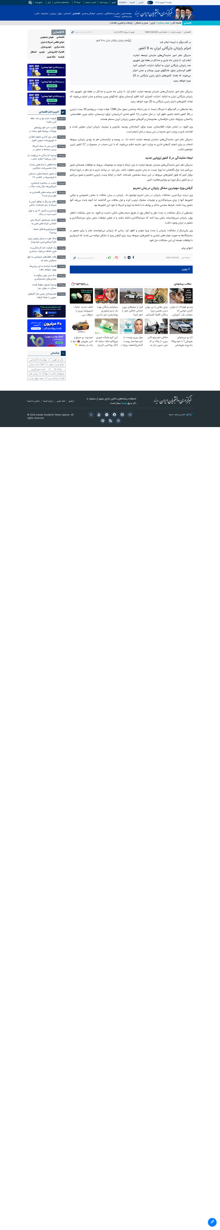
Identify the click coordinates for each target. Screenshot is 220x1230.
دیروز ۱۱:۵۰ (62, 202)
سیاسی (100, 13)
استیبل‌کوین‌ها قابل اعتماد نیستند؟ (44, 231)
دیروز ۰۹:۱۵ (62, 294)
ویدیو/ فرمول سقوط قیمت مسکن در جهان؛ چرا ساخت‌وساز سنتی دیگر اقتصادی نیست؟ (44, 287)
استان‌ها (44, 13)
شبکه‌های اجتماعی (61, 2)
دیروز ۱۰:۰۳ (62, 257)
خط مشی (61, 401)
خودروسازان (46, 47)
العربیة (132, 2)
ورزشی (53, 13)
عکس (37, 13)
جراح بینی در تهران (56, 364)
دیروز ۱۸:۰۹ (62, 156)
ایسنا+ (117, 16)
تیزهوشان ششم (57, 374)
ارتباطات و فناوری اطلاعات (121, 23)
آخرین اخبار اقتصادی (49, 112)
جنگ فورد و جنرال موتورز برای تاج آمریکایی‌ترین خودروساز (42, 240)
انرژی (153, 23)
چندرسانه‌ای (127, 16)
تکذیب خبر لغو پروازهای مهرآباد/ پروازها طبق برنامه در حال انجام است (42, 130)
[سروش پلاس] (113, 415)
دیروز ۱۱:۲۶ (62, 211)
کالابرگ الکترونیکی (56, 52)
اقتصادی (76, 13)
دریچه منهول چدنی (37, 378)
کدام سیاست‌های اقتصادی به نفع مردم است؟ (43, 194)
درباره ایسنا (104, 2)
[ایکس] (90, 415)
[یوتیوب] (98, 415)
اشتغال (33, 52)
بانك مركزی (59, 47)
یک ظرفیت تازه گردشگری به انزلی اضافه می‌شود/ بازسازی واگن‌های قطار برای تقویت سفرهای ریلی (42, 250)
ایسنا (154, 10)
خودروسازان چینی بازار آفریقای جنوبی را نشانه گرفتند (42, 295)
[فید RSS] (109, 421)
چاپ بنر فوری (57, 360)
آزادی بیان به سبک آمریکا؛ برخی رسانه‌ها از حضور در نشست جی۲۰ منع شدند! (44, 148)
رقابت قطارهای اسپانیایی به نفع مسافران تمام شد (42, 258)
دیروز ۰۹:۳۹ (62, 285)
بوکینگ (45, 374)
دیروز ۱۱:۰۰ (62, 220)
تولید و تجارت (163, 23)
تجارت (184, 269)
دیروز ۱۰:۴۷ (62, 229)
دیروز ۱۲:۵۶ (62, 183)
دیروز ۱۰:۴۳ (62, 239)
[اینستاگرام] (117, 421)
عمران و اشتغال (141, 23)
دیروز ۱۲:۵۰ (62, 193)
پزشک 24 (58, 369)
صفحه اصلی (126, 13)
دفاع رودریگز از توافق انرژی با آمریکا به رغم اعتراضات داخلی (42, 203)
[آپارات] (102, 421)
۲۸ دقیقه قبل (61, 119)
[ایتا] (121, 415)
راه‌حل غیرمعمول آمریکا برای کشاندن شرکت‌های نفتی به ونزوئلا (43, 222)
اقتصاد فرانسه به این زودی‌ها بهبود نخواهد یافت (43, 268)
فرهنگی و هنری (88, 13)
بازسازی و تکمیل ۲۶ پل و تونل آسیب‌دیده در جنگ (42, 212)
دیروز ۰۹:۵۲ (62, 276)
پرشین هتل (33, 374)
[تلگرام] (106, 415)
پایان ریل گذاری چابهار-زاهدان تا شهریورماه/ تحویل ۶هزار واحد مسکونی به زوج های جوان (42, 139)
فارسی (141, 2)
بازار (49, 2)
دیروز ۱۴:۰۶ (62, 174)
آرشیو (114, 2)
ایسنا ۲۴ (77, 2)
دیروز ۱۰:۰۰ (62, 266)
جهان (60, 13)
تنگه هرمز (51, 57)
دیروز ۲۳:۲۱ (62, 137)
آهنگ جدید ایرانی (37, 364)
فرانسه (61, 57)
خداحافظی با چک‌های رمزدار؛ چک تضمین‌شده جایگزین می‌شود (42, 167)
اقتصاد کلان (176, 23)
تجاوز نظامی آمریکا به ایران (52, 42)
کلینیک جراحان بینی (56, 378)
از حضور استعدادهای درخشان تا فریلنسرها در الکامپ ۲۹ (42, 175)
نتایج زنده (38, 2)
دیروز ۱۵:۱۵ (62, 165)
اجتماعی (67, 13)
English (122, 2)
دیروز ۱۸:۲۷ (61, 146)
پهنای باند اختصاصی (38, 360)
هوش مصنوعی (47, 37)
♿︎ (212, 1222)
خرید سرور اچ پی (38, 369)
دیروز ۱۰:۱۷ (62, 248)
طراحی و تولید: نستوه (177, 414)
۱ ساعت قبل (61, 128)
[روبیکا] (129, 415)
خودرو (42, 52)
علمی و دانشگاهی (111, 13)
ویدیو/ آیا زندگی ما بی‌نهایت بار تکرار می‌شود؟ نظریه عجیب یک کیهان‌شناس (42, 157)
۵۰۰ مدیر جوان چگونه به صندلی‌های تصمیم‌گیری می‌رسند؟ (45, 278)
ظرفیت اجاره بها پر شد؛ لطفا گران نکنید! (43, 120)
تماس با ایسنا (91, 2)
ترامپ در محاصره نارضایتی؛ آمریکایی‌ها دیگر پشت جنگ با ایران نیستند (42, 185)
